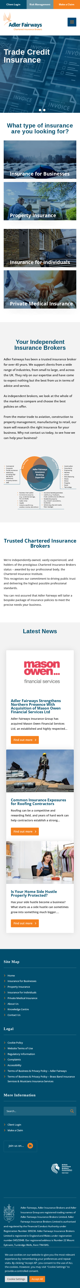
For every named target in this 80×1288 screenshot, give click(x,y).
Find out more (23, 740)
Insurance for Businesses (22, 981)
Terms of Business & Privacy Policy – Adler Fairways (37, 1071)
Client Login (13, 4)
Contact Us (14, 1015)
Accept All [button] (37, 1279)
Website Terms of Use (20, 1048)
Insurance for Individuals (22, 992)
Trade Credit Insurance (27, 56)
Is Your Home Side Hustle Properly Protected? (34, 893)
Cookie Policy (15, 1042)
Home (11, 975)
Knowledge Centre (18, 1009)
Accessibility (14, 1065)
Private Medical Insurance (22, 998)
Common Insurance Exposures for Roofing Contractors (38, 801)
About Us (13, 1004)
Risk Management (40, 4)
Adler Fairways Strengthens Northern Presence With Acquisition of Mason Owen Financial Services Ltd (36, 706)
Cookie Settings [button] (16, 1279)
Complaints (14, 1059)
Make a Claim (66, 4)
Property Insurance (19, 986)
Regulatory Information (21, 1054)
